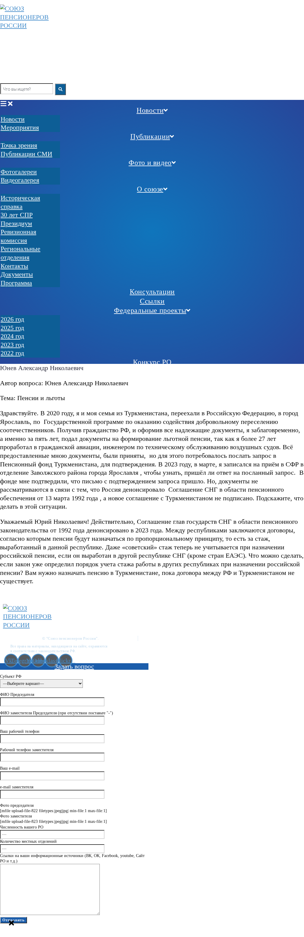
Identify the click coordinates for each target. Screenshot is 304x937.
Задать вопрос (74, 666)
